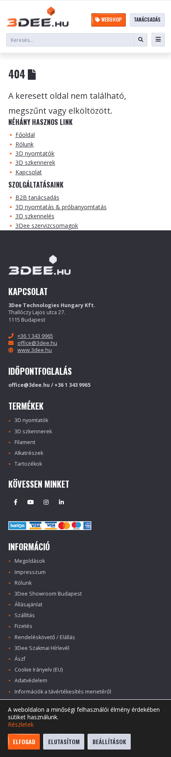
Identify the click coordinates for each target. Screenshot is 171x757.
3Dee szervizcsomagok (46, 226)
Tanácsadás (147, 19)
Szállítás (25, 615)
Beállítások (109, 741)
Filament (25, 442)
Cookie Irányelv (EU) (39, 670)
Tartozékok (28, 464)
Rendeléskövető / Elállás (45, 637)
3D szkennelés (34, 216)
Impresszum (30, 572)
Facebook (15, 502)
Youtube (30, 502)
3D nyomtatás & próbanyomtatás (61, 207)
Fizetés (23, 626)
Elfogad (24, 741)
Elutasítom (64, 741)
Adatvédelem (31, 680)
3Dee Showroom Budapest (48, 594)
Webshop (111, 19)
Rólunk (24, 144)
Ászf (20, 659)
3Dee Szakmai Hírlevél (42, 648)
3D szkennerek (35, 162)
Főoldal (25, 135)
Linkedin (61, 502)
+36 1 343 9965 (35, 335)
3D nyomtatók (34, 153)
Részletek (21, 724)
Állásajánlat (28, 604)
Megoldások (30, 561)
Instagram (46, 502)
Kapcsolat (28, 172)
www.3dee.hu (34, 350)
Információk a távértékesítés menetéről (63, 692)
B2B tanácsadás (37, 197)
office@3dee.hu (37, 343)
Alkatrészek (29, 453)
